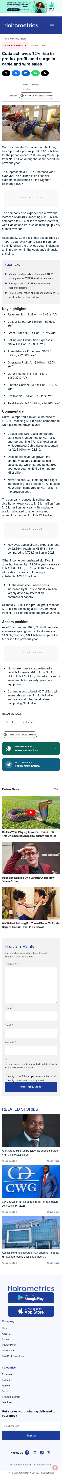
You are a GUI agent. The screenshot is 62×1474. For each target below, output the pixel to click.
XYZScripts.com (47, 1472)
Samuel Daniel (53, 1211)
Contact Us (8, 1339)
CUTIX (9, 722)
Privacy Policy (9, 1344)
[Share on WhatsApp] (35, 73)
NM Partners (8, 1350)
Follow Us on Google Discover (39, 95)
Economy (7, 1380)
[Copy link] (45, 73)
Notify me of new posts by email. (26, 1080)
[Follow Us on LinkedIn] (34, 1452)
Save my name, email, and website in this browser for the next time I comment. (31, 1065)
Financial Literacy (11, 1396)
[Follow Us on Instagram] (41, 1452)
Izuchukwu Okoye (31, 84)
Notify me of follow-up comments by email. (32, 1076)
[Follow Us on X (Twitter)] (49, 1452)
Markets (6, 1385)
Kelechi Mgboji (53, 1160)
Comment (11, 964)
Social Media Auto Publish (18, 1472)
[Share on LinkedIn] (25, 73)
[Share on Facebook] (16, 73)
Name (9, 1008)
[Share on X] (6, 73)
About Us (7, 1333)
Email (9, 1025)
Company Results (18, 38)
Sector (5, 1391)
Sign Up (31, 1435)
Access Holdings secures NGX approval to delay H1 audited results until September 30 (30, 1254)
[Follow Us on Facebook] (27, 1452)
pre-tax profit (28, 722)
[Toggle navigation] (52, 25)
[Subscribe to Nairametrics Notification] (55, 1467)
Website (10, 1042)
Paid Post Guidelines (13, 1356)
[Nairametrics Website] (21, 25)
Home (4, 38)
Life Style (7, 1402)
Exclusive (7, 1374)
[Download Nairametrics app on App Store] (31, 1311)
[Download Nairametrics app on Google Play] (31, 1297)
